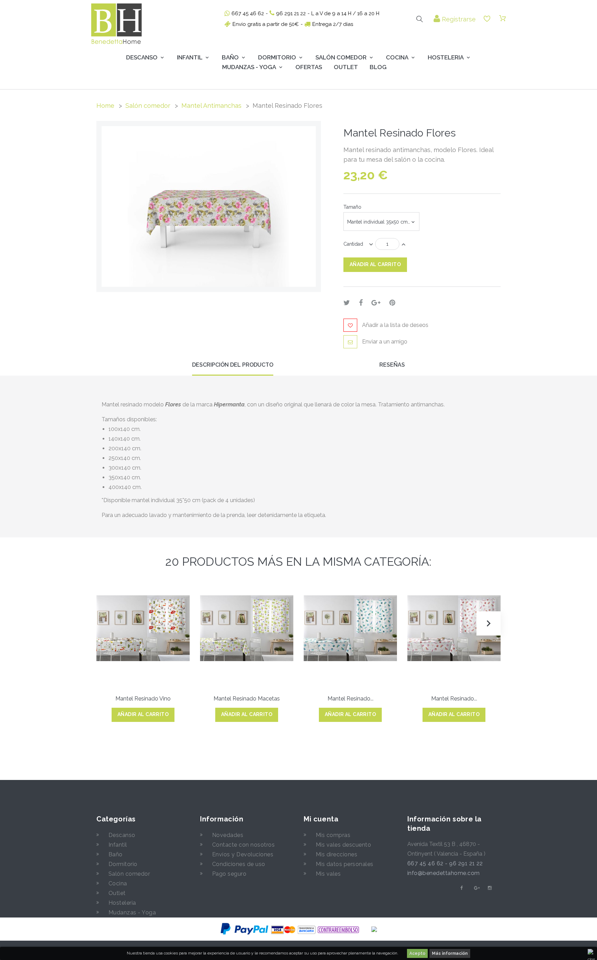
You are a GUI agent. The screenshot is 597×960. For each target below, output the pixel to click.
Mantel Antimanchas (211, 105)
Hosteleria (446, 57)
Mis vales (328, 873)
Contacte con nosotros (243, 844)
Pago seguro (229, 873)
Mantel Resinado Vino (143, 698)
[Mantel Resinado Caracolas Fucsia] (454, 628)
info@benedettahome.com (443, 873)
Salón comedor (147, 105)
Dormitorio (277, 57)
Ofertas (308, 67)
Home (105, 105)
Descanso (142, 57)
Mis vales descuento (343, 844)
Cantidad (353, 244)
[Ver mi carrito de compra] (502, 18)
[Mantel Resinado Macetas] (246, 628)
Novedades (227, 835)
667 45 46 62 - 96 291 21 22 (445, 863)
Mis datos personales (344, 864)
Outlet (346, 67)
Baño (230, 57)
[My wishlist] (487, 18)
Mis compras (333, 835)
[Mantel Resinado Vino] (143, 628)
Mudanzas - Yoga (132, 912)
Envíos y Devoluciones (242, 854)
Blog (378, 67)
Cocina (397, 57)
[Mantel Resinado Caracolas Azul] (350, 628)
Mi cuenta (321, 819)
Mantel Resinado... (350, 698)
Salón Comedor (341, 57)
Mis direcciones (336, 854)
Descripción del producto (232, 365)
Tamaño (353, 207)
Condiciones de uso (238, 864)
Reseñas (392, 365)
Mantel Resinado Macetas (247, 698)
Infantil (189, 57)
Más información (450, 953)
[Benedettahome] (116, 23)
